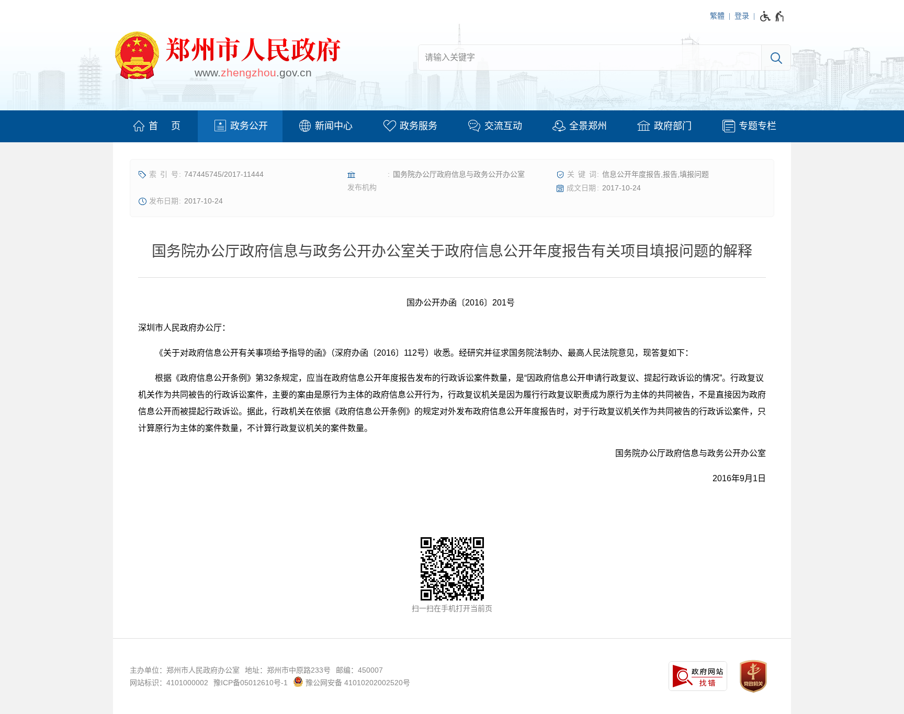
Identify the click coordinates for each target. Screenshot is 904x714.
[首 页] (155, 126)
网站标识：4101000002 (169, 682)
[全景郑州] (579, 126)
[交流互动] (494, 126)
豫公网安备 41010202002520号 (356, 682)
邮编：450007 (359, 670)
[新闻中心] (324, 126)
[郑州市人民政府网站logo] (227, 57)
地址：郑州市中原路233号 (288, 670)
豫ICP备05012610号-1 (250, 682)
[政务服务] (409, 126)
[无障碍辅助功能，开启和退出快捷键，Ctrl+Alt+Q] (772, 16)
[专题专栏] (748, 126)
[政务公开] (240, 126)
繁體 (717, 16)
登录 (741, 16)
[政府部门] (664, 126)
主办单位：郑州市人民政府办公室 (185, 670)
